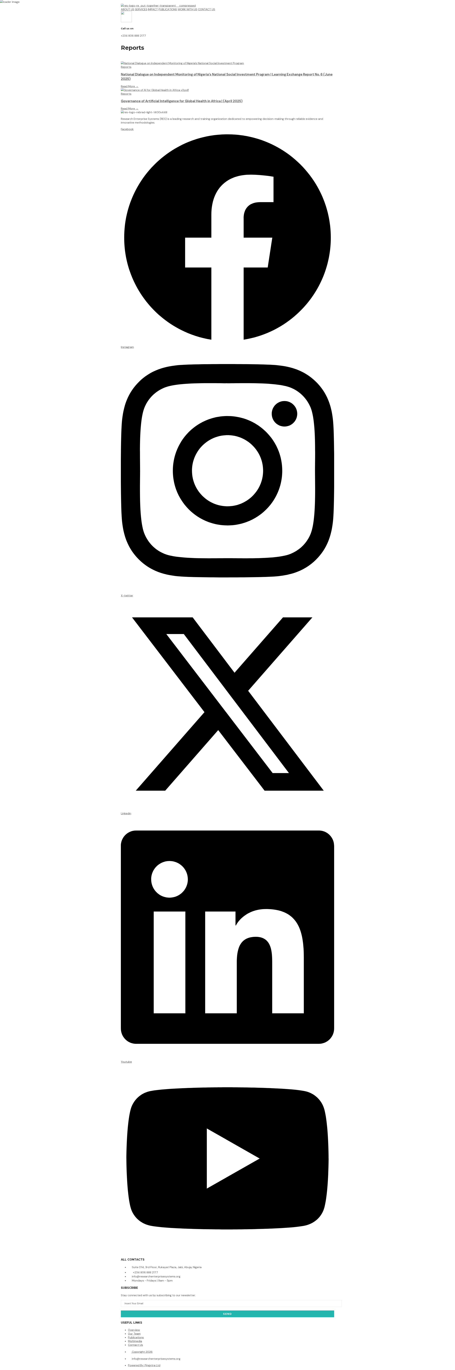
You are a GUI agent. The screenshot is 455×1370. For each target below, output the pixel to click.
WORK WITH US (187, 9)
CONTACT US (206, 9)
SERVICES (141, 9)
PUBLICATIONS (168, 9)
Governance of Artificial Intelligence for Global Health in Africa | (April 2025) (181, 101)
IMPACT (153, 9)
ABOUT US (127, 9)
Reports (126, 67)
